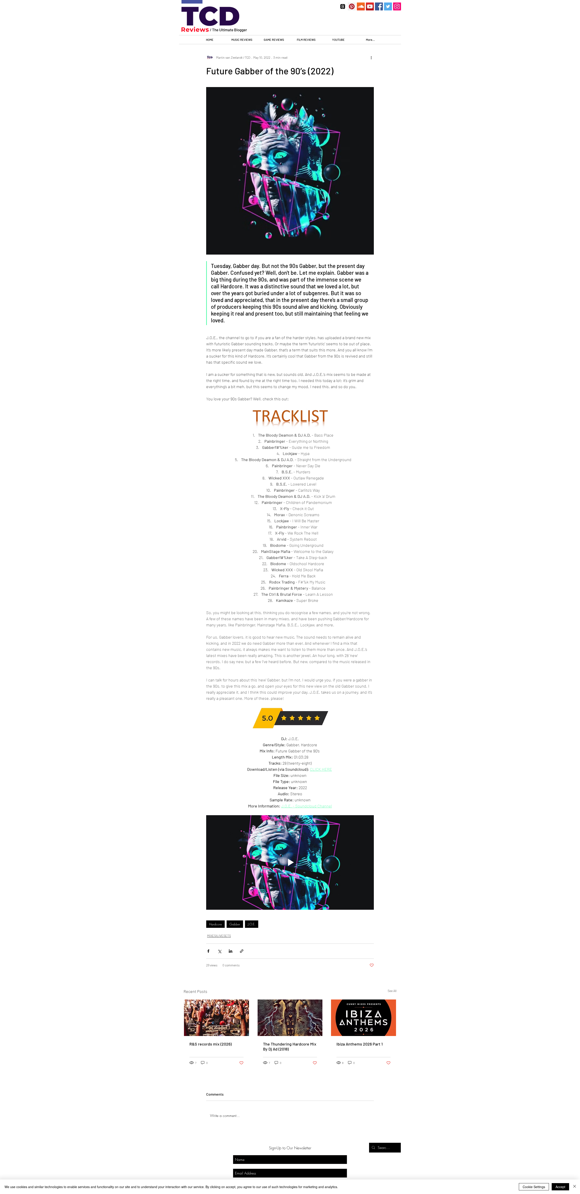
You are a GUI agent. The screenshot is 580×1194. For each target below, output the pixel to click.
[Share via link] (241, 951)
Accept (560, 1186)
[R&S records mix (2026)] (216, 1017)
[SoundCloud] (361, 6)
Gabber (235, 924)
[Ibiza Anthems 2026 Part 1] (363, 1017)
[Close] (574, 1186)
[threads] (343, 6)
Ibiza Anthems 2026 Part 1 (359, 1043)
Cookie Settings (534, 1186)
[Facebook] (379, 6)
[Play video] (290, 862)
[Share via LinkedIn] (230, 951)
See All (392, 991)
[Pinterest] (352, 6)
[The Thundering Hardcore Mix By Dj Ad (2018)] (290, 1017)
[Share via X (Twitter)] (219, 951)
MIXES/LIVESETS (219, 936)
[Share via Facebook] (208, 951)
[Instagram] (397, 6)
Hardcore (215, 924)
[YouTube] (370, 6)
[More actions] (371, 57)
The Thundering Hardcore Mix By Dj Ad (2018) (289, 1046)
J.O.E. (251, 924)
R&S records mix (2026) (210, 1043)
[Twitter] (388, 6)
